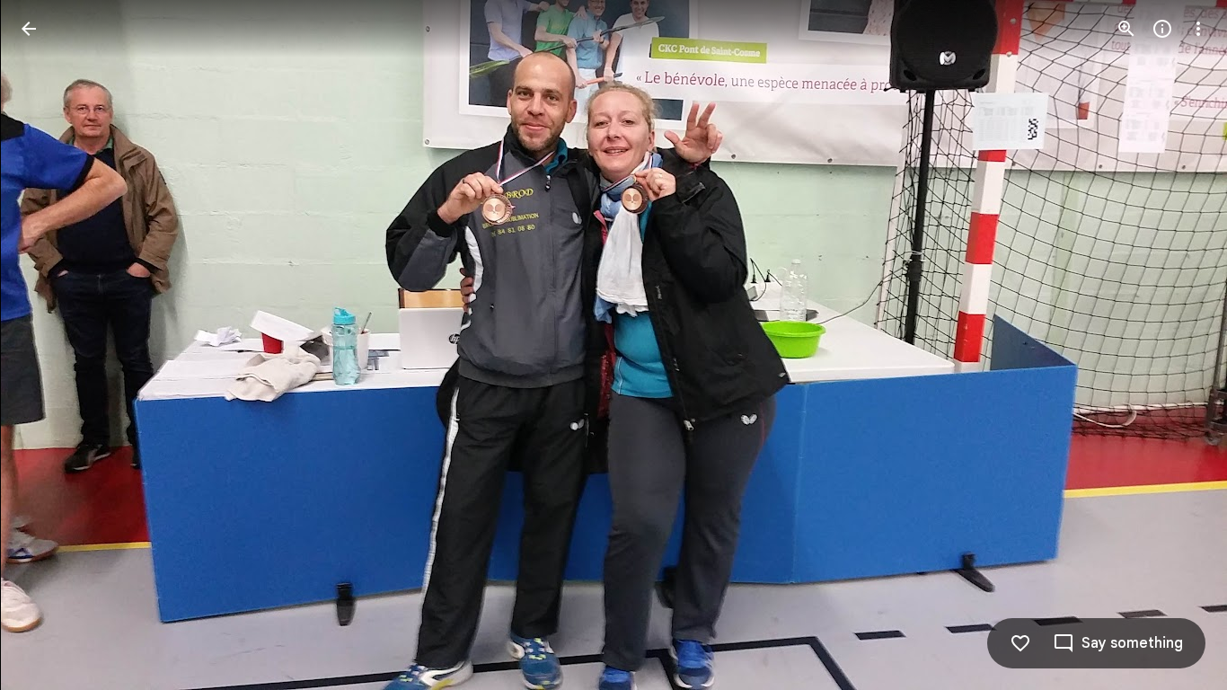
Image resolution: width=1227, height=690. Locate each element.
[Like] (1020, 643)
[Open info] (1162, 29)
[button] (50, 345)
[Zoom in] (1126, 29)
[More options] (1198, 29)
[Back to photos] (28, 28)
